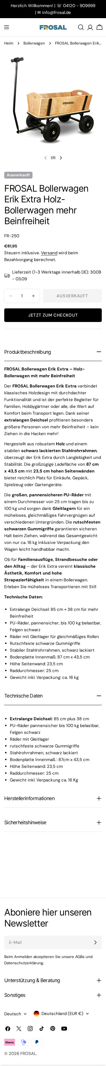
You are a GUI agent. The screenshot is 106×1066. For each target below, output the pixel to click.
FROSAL (28, 1053)
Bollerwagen (34, 43)
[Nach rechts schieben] (60, 157)
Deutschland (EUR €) (62, 1013)
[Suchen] (80, 27)
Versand (49, 253)
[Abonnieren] (95, 942)
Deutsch (12, 1014)
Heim (8, 43)
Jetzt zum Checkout (53, 315)
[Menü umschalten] (6, 27)
